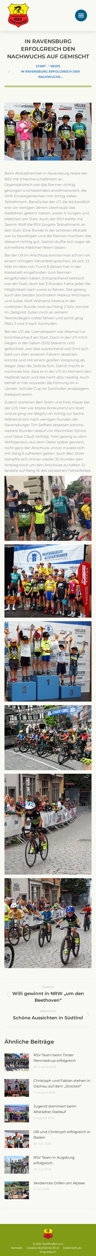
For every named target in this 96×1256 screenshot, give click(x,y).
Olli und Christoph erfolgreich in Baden (61, 1135)
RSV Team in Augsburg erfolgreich (54, 1160)
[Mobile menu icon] (81, 15)
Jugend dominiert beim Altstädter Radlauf (54, 1109)
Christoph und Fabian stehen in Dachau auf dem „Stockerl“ (61, 1084)
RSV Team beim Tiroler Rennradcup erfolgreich (54, 1058)
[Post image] (16, 1062)
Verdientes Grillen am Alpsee (59, 1183)
